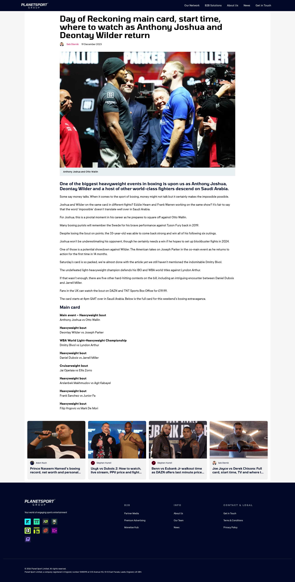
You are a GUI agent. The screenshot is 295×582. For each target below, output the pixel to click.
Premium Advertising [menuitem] (134, 520)
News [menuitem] (247, 5)
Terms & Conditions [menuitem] (233, 520)
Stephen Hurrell (104, 463)
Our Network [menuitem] (191, 5)
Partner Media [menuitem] (131, 513)
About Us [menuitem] (232, 5)
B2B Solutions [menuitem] (213, 5)
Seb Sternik (73, 44)
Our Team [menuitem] (179, 520)
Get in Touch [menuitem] (263, 5)
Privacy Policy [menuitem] (230, 527)
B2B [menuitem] (127, 505)
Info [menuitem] (177, 505)
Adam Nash (41, 463)
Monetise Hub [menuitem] (131, 527)
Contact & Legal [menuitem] (238, 505)
